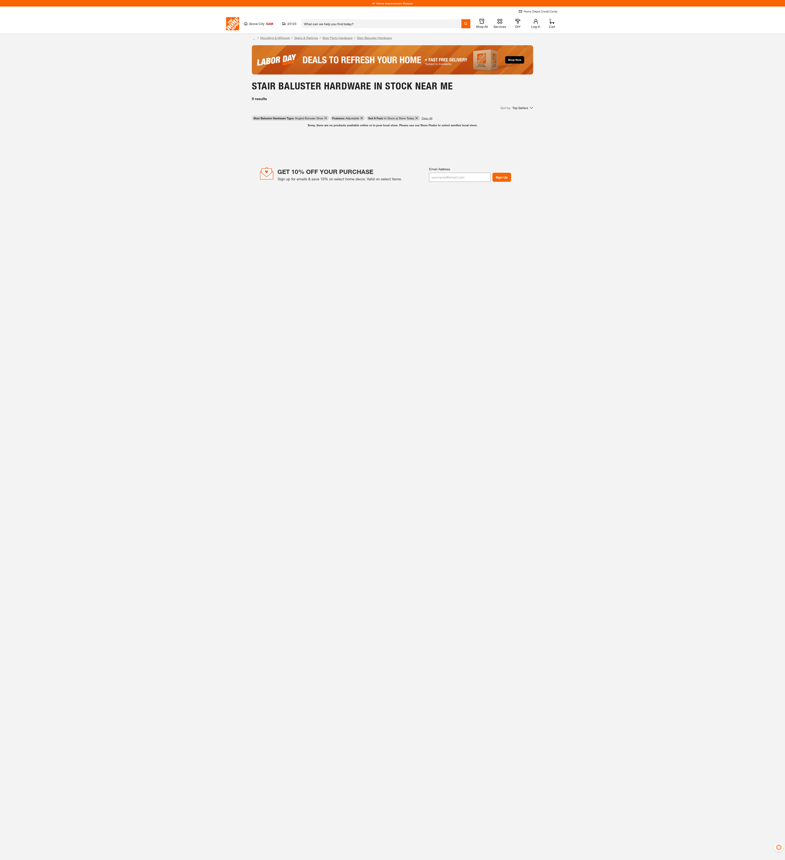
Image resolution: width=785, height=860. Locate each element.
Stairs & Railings (306, 38)
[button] (516, 108)
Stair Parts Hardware (337, 38)
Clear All (427, 118)
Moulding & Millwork (275, 38)
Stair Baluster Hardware (374, 38)
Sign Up (502, 177)
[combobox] (381, 23)
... (254, 38)
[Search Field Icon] (465, 23)
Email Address (439, 169)
